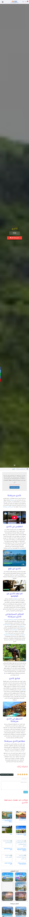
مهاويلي (24, 690)
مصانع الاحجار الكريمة (9, 635)
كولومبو (15, 599)
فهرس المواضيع (15, 487)
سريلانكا (12, 500)
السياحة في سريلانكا (20, 469)
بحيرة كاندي (15, 629)
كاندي (13, 469)
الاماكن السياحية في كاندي (10, 619)
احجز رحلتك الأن (15, 238)
